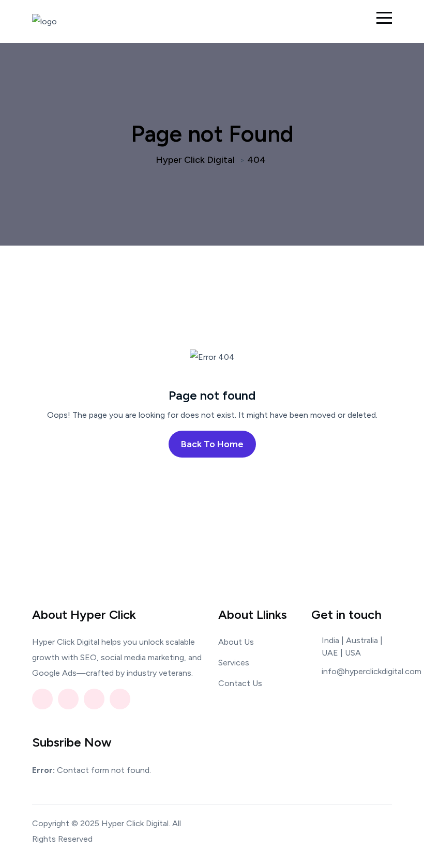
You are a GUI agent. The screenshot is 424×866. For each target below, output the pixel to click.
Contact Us (240, 683)
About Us (236, 642)
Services (233, 662)
